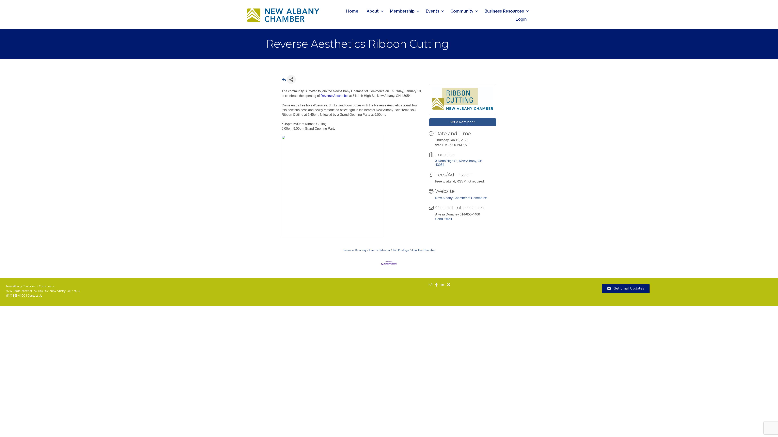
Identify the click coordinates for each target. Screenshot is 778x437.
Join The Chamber (423, 250)
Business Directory (355, 250)
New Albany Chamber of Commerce (461, 198)
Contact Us (35, 295)
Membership (402, 11)
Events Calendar (379, 250)
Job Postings (401, 250)
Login (521, 19)
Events (432, 11)
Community (461, 11)
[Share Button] (291, 79)
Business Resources (504, 11)
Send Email (443, 219)
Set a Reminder (462, 122)
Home (352, 11)
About (373, 11)
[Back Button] (284, 80)
